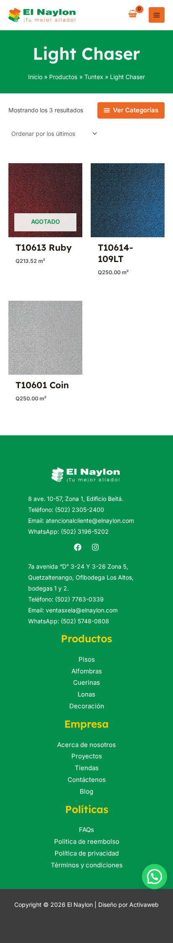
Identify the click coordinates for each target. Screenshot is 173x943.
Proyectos (86, 756)
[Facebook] (77, 547)
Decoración (86, 706)
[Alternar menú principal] (157, 15)
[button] (154, 876)
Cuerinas (86, 682)
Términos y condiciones (87, 865)
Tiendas (87, 768)
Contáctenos (87, 780)
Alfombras (86, 671)
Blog (86, 791)
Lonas (86, 694)
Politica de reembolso (86, 841)
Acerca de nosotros (86, 745)
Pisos (87, 659)
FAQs (86, 830)
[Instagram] (95, 547)
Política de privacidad (87, 853)
